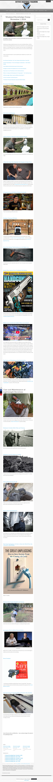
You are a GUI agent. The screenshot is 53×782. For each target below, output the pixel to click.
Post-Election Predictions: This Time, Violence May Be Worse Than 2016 (16, 60)
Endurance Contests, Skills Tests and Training (14, 428)
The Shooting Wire (13, 770)
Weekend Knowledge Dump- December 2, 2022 (13, 755)
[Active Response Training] (26, 4)
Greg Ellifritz (18, 763)
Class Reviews (41, 10)
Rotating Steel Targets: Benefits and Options (13, 602)
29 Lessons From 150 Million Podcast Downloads (14, 192)
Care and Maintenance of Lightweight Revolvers (14, 391)
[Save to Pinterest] (1, 394)
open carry (7, 767)
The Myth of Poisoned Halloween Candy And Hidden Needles (14, 79)
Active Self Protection (9, 765)
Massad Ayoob (31, 766)
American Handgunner (22, 765)
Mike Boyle (4, 767)
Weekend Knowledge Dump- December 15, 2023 (14, 758)
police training (20, 767)
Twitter (48, 1)
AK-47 (13, 765)
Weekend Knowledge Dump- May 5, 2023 (12, 756)
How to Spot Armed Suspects (10, 510)
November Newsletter (8, 84)
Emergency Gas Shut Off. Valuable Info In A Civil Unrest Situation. (14, 68)
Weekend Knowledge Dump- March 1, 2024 (13, 759)
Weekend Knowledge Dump (10, 13)
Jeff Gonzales (17, 766)
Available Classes (12, 10)
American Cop (16, 765)
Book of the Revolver (15, 421)
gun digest (6, 766)
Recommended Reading (30, 10)
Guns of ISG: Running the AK (10, 481)
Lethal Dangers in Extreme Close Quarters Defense (15, 136)
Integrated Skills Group (11, 766)
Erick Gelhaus (29, 765)
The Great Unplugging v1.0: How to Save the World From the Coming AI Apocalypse (17, 544)
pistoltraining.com (15, 767)
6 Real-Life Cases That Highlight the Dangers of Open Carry (17, 162)
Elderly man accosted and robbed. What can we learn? (16, 323)
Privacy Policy (26, 780)
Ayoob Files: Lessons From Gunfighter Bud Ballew (15, 270)
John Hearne (21, 766)
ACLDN (5, 765)
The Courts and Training (9, 113)
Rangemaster (31, 767)
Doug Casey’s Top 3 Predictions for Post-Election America (13, 70)
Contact (36, 10)
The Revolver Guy (7, 770)
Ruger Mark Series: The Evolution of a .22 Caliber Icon (16, 247)
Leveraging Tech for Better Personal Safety (13, 630)
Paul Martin (11, 767)
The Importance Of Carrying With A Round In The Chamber (17, 692)
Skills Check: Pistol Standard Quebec (18, 237)
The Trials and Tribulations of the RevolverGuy (14, 360)
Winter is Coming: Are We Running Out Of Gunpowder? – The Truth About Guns (17, 72)
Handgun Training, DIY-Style (10, 218)
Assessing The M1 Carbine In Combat (12, 454)
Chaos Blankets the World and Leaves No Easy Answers (13, 66)
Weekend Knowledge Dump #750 (43, 26)
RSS (49, 1)
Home (7, 10)
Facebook (47, 1)
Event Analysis (6, 658)
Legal (24, 766)
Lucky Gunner (27, 766)
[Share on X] (1, 392)
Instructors (18, 10)
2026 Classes (23, 10)
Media (46, 10)
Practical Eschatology (25, 767)
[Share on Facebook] (1, 390)
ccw (25, 765)
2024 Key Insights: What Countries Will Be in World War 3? (13, 75)
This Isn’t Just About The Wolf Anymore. (10, 77)
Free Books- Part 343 (40, 34)
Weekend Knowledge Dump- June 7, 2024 (12, 761)
